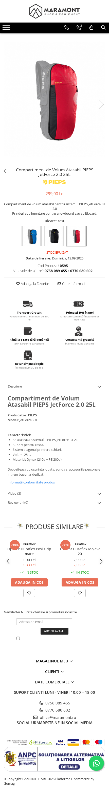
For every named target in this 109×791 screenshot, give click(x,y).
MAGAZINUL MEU (52, 660)
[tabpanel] (54, 99)
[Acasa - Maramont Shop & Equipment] (54, 11)
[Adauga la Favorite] (29, 593)
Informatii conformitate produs (31, 482)
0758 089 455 (57, 702)
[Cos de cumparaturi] (91, 28)
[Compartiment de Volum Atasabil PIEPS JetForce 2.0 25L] (54, 99)
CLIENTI (52, 671)
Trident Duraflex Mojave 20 (80, 551)
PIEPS (32, 415)
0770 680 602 (57, 710)
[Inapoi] (4, 171)
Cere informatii (73, 283)
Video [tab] (14, 493)
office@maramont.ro (57, 717)
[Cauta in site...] (103, 28)
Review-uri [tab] (18, 502)
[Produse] (7, 29)
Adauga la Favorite (34, 283)
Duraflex (29, 544)
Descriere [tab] (15, 386)
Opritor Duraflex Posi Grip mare (29, 551)
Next (101, 104)
